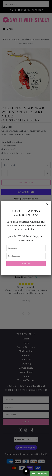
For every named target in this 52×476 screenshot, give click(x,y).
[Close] (47, 204)
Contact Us (41, 473)
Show (26, 471)
